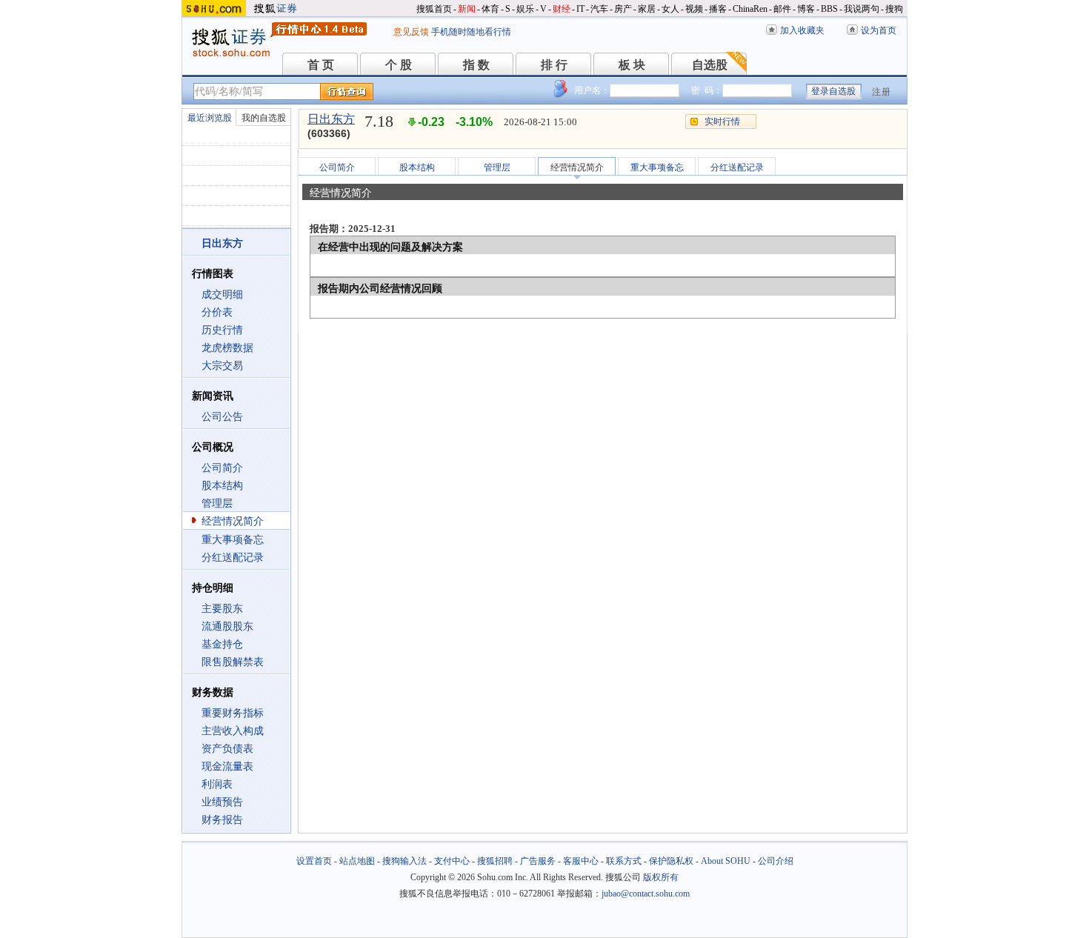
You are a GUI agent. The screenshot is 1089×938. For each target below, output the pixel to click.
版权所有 (661, 877)
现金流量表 (227, 766)
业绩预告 (222, 802)
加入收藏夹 (802, 30)
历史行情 (222, 330)
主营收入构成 (233, 730)
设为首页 (878, 30)
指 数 (476, 65)
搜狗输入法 (404, 861)
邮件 (782, 9)
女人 (670, 9)
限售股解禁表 (233, 662)
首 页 (320, 65)
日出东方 (331, 119)
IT (580, 9)
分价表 (217, 312)
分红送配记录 (233, 557)
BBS (829, 9)
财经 (561, 9)
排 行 (554, 65)
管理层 (217, 503)
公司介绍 (775, 861)
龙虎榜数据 (227, 347)
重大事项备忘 (233, 539)
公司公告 (222, 416)
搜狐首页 (434, 9)
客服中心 (581, 861)
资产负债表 (227, 748)
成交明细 (222, 294)
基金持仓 (222, 644)
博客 (806, 9)
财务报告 (222, 819)
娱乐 (525, 9)
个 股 (398, 65)
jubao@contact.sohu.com (646, 893)
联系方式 (624, 861)
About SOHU (725, 861)
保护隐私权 (671, 861)
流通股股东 (227, 626)
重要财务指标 (233, 713)
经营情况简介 (233, 521)
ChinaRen (750, 9)
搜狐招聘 (495, 861)
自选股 (709, 65)
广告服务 (538, 861)
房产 (623, 9)
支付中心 (452, 861)
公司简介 (222, 467)
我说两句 (861, 9)
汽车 (599, 9)
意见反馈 (411, 32)
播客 (718, 9)
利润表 (217, 784)
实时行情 (722, 121)
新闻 (467, 9)
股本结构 (222, 485)
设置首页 (314, 861)
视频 (694, 9)
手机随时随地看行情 (471, 32)
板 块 (632, 65)
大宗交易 (222, 365)
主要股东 (222, 608)
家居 (647, 9)
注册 (881, 92)
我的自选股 (264, 118)
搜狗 (894, 9)
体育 (490, 9)
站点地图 (357, 861)
